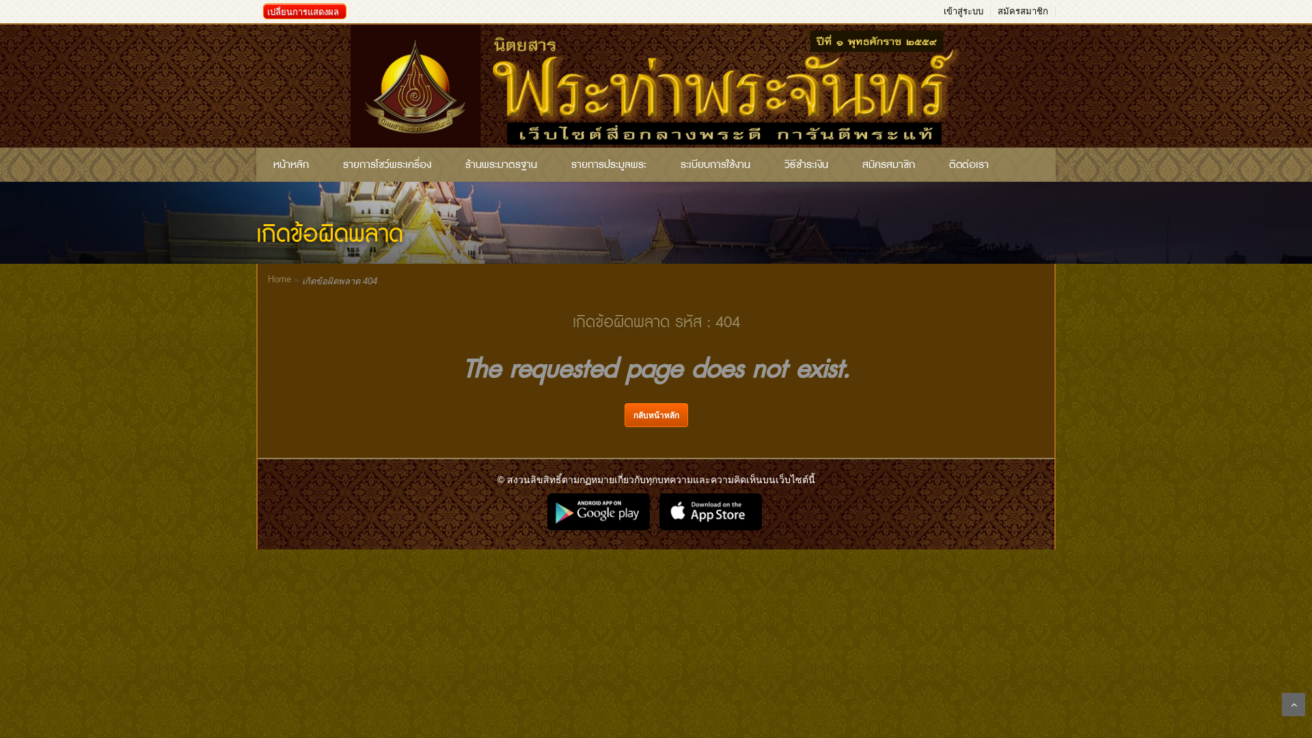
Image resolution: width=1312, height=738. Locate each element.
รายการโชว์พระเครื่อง (387, 165)
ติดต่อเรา (969, 165)
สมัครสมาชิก (1023, 11)
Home (279, 279)
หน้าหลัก (291, 165)
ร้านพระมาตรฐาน (501, 165)
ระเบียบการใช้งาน (715, 165)
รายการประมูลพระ (608, 165)
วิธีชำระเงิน (806, 165)
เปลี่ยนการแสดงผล (303, 12)
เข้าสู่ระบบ (963, 11)
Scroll (1293, 704)
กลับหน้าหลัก (656, 415)
